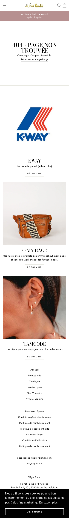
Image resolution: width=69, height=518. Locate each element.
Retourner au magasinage (34, 59)
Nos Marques (34, 387)
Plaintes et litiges (34, 434)
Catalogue (34, 381)
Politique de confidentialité (34, 428)
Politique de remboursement (34, 423)
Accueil (34, 369)
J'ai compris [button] (34, 511)
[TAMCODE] (34, 307)
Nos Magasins (34, 393)
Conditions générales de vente (34, 417)
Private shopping (34, 399)
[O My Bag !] (34, 213)
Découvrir (34, 173)
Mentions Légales (34, 411)
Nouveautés (34, 375)
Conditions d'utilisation (34, 440)
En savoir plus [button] (48, 502)
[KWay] (34, 124)
